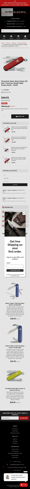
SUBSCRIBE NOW (15, 270)
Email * (9, 263)
